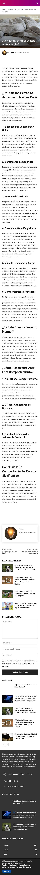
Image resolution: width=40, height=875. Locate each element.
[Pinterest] (23, 60)
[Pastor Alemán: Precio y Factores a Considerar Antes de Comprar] (7, 594)
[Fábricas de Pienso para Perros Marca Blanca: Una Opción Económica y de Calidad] (7, 580)
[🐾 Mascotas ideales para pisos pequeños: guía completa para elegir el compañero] (7, 699)
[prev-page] (3, 744)
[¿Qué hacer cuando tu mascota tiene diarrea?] (7, 687)
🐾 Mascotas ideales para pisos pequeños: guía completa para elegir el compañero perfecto (26, 698)
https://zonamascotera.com (27, 532)
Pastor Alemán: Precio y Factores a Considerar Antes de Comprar (25, 593)
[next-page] (7, 744)
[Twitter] (16, 60)
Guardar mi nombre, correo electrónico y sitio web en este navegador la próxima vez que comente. (20, 663)
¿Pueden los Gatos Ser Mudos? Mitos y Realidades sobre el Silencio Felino (26, 736)
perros (10, 9)
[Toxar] (4, 52)
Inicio (3, 9)
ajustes (28, 867)
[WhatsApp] (30, 60)
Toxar (11, 52)
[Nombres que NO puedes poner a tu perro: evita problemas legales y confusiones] (7, 606)
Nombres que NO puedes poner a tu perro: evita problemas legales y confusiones (26, 605)
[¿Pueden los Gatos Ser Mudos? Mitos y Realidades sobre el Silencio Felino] (7, 737)
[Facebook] (10, 60)
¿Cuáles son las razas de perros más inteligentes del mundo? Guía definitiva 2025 (25, 568)
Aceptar (6, 871)
